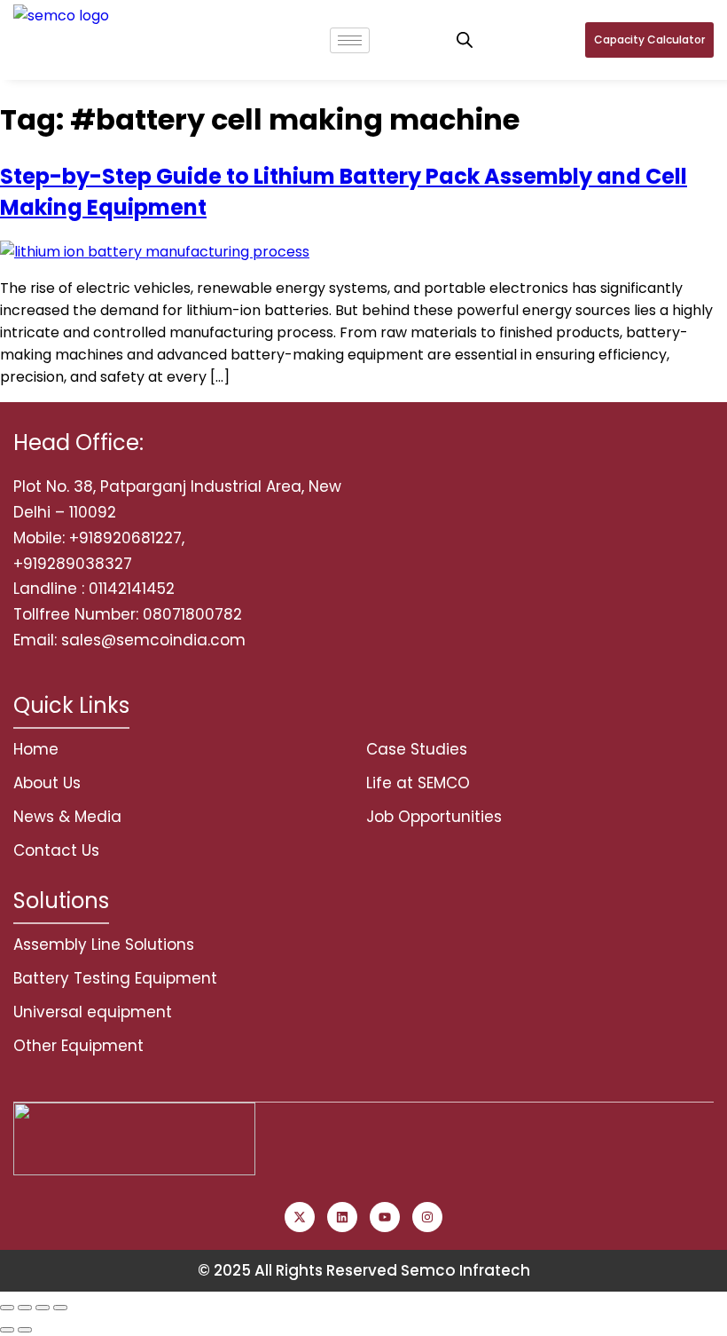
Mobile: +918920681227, (98, 538)
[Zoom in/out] (7, 1307)
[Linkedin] (342, 1217)
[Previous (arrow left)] (7, 1329)
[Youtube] (385, 1217)
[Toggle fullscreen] (25, 1307)
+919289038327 (72, 563)
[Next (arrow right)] (25, 1329)
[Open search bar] (464, 40)
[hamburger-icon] (350, 40)
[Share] (42, 1307)
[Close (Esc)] (60, 1307)
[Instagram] (427, 1217)
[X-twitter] (300, 1217)
